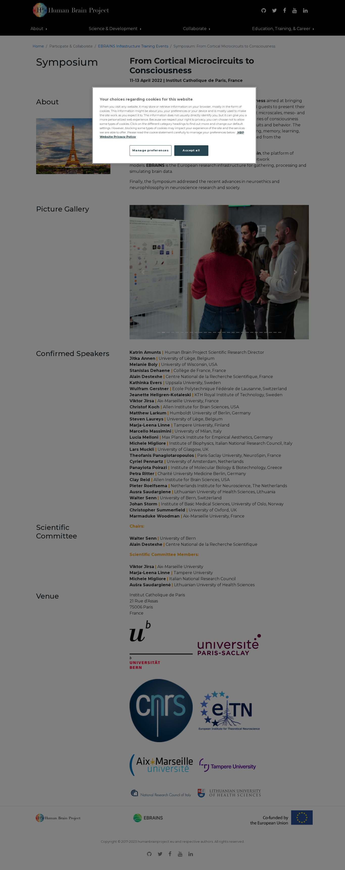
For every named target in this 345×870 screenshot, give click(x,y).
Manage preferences (150, 150)
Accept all (191, 150)
